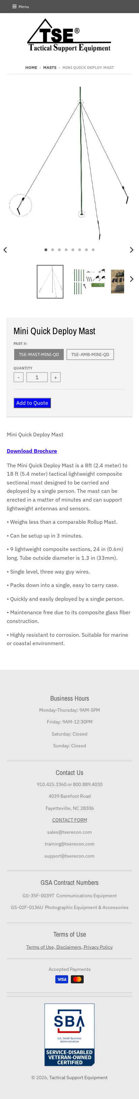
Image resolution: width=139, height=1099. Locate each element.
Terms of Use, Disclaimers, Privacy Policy (69, 947)
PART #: (20, 343)
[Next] (131, 249)
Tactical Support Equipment (78, 1077)
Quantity (22, 368)
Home (31, 67)
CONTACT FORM (69, 820)
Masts (49, 67)
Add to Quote (32, 402)
